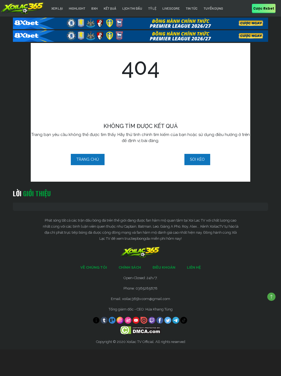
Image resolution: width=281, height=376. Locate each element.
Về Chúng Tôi (93, 267)
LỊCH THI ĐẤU (132, 8)
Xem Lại (57, 8)
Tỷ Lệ (152, 8)
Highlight (77, 8)
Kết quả (110, 8)
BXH (94, 8)
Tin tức (192, 8)
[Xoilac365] (22, 8)
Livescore (171, 8)
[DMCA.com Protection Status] (140, 330)
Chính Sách (130, 267)
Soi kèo (197, 159)
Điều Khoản (164, 267)
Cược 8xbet (263, 8)
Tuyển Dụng (213, 8)
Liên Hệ (194, 267)
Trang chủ (87, 159)
